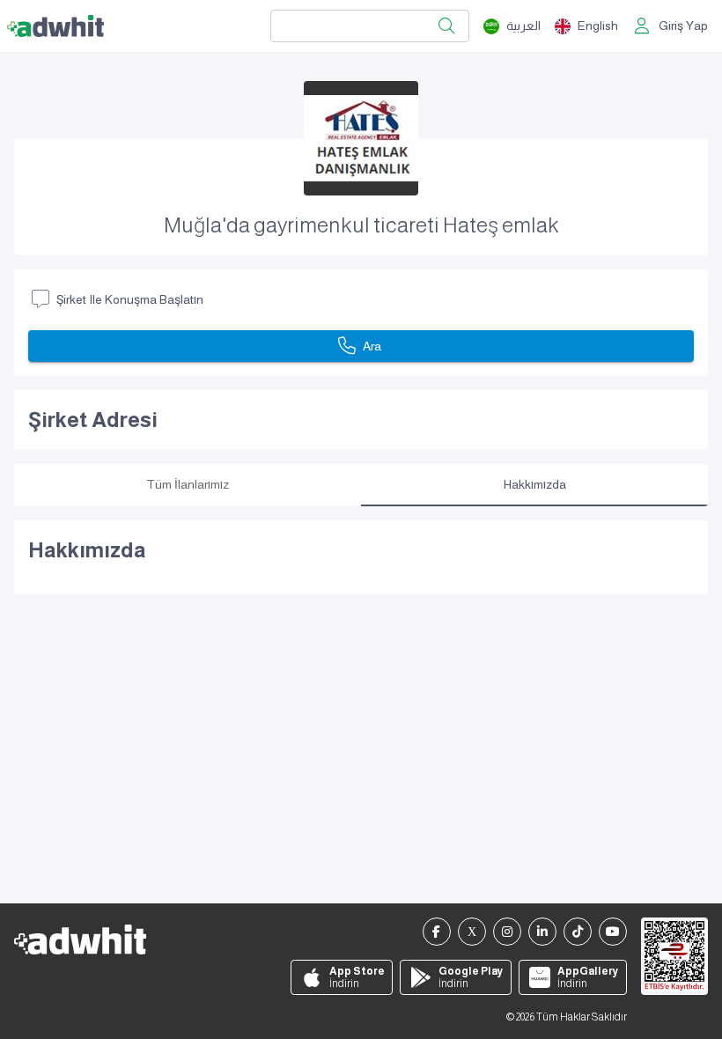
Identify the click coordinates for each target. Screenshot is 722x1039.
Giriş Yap (683, 25)
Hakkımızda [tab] (535, 484)
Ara (372, 346)
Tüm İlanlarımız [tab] (187, 484)
